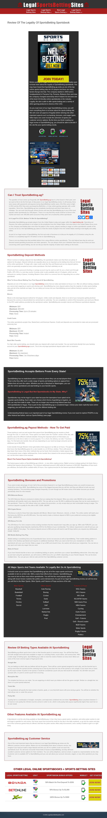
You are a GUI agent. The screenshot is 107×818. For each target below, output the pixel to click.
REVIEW (35, 784)
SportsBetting (39, 284)
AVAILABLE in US (63, 136)
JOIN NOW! (95, 782)
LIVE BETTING (42, 136)
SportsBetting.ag (45, 200)
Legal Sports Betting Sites (31, 11)
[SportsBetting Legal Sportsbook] (53, 56)
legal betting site (78, 222)
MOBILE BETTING (52, 136)
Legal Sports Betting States (75, 11)
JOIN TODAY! (53, 79)
